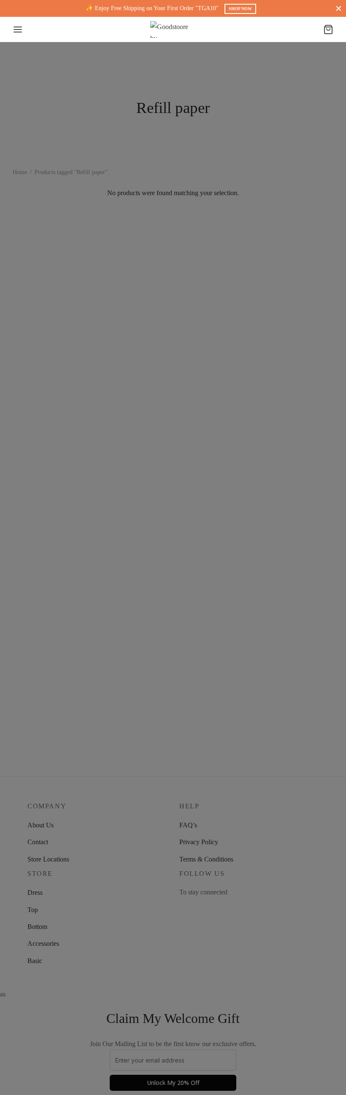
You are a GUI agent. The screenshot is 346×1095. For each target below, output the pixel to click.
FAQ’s (188, 825)
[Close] (338, 8)
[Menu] (18, 29)
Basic (34, 960)
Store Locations (48, 859)
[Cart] (328, 29)
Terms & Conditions (206, 859)
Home (20, 172)
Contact (37, 841)
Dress (35, 892)
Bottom (37, 926)
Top (32, 909)
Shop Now (240, 8)
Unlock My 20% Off (173, 1083)
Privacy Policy (198, 841)
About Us (40, 825)
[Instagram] (182, 908)
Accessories (43, 943)
